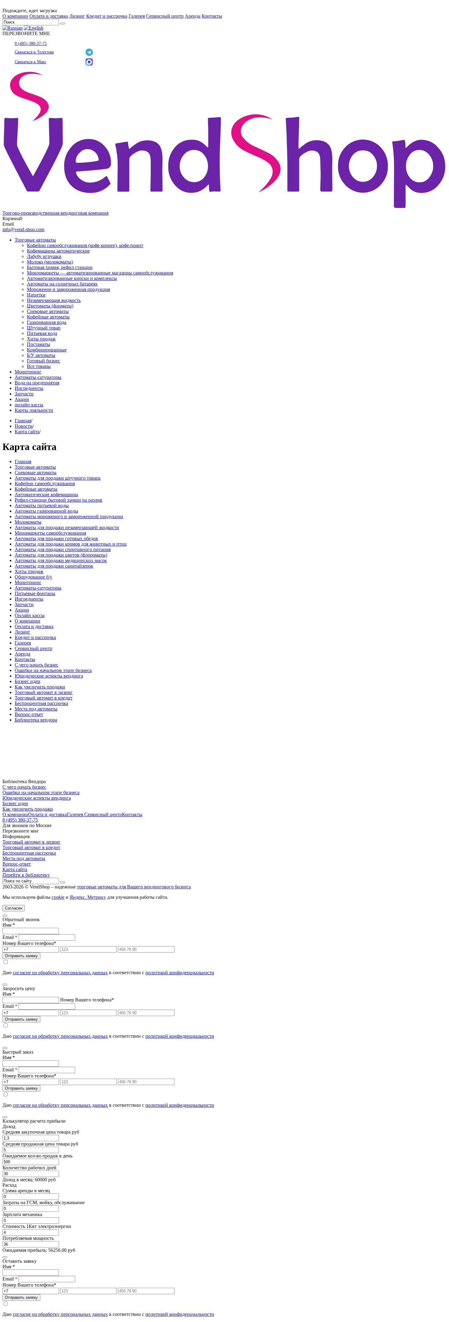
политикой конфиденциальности (179, 972)
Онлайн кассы (30, 615)
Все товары (39, 366)
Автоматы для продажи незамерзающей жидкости (67, 527)
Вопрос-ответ (29, 714)
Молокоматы (28, 522)
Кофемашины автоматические (58, 250)
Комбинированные (47, 349)
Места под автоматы (36, 708)
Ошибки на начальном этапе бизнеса (53, 670)
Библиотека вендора (36, 719)
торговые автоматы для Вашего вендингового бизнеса (134, 886)
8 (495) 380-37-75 (31, 43)
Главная (23, 420)
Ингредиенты (29, 388)
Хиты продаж (41, 338)
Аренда (192, 16)
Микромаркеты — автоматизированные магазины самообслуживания (100, 272)
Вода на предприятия (37, 382)
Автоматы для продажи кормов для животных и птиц (71, 544)
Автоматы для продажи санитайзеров (54, 565)
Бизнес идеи (27, 681)
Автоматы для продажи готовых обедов (56, 538)
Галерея (137, 16)
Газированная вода (46, 322)
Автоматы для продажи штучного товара (57, 478)
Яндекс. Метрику (88, 897)
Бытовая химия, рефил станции (60, 267)
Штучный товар (43, 327)
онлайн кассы (29, 404)
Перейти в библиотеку (26, 874)
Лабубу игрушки (44, 256)
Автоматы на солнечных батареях (62, 283)
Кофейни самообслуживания (45, 483)
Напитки (36, 294)
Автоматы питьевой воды (42, 505)
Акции (22, 399)
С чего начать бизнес (36, 664)
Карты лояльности (34, 410)
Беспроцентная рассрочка (41, 703)
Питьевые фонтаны (35, 593)
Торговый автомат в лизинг (44, 692)
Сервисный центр (165, 16)
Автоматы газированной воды (46, 511)
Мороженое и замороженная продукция (68, 289)
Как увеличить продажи (40, 686)
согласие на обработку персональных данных (60, 972)
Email (9, 937)
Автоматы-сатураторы (38, 377)
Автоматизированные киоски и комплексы (72, 278)
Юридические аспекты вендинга (49, 675)
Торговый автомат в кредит (43, 697)
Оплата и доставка (48, 16)
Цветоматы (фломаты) (50, 305)
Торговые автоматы (35, 239)
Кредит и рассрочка (106, 16)
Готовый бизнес (43, 360)
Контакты (212, 16)
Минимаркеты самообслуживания (50, 533)
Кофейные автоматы (48, 316)
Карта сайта (27, 431)
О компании (15, 16)
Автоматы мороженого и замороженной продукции (69, 516)
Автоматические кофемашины (46, 494)
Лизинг (77, 16)
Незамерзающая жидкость (54, 300)
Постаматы (38, 344)
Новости (24, 426)
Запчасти (24, 393)
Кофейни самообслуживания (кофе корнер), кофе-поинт (85, 245)
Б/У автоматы (41, 355)
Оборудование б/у (33, 576)
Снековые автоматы (48, 311)
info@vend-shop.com (23, 229)
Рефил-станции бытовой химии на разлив (58, 500)
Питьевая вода (42, 333)
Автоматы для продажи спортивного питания (63, 549)
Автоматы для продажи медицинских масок (61, 560)
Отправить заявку (21, 955)
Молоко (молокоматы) (50, 261)
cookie (58, 897)
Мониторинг (28, 371)
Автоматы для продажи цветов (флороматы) (61, 554)
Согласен (13, 908)
